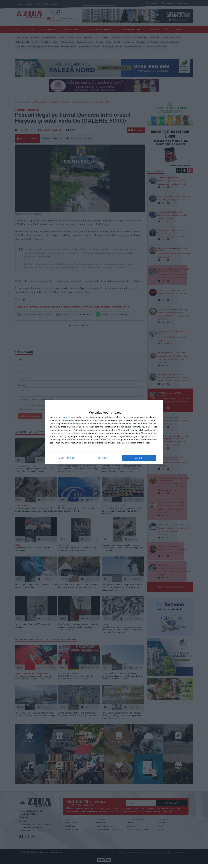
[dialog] (104, 432)
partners (66, 417)
